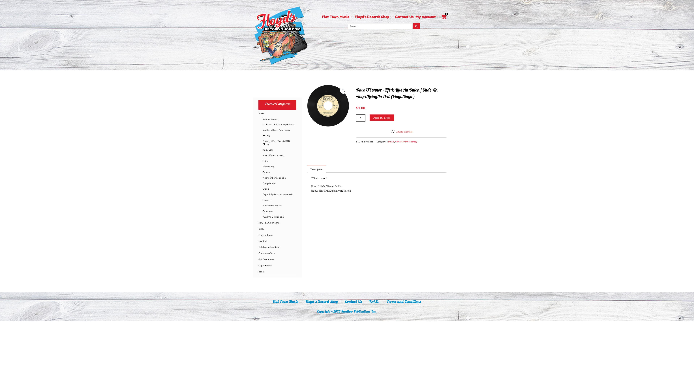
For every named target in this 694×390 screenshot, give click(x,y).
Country (267, 200)
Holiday (266, 135)
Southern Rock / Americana (276, 129)
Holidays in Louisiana (269, 247)
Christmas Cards (266, 253)
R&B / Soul (268, 149)
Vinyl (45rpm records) (273, 155)
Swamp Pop (268, 166)
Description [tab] (316, 169)
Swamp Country (271, 118)
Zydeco (266, 172)
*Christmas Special (272, 205)
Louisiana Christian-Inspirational (279, 124)
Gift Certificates (266, 259)
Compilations (269, 183)
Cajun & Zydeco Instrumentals (278, 194)
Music (261, 113)
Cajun (265, 160)
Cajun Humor (265, 265)
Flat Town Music (285, 301)
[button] (343, 90)
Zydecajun (268, 211)
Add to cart (381, 118)
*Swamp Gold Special (273, 216)
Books (261, 271)
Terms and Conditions (404, 301)
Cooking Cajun (265, 235)
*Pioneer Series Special (274, 177)
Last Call (262, 241)
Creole (266, 188)
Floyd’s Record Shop (322, 301)
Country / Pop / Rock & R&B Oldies (276, 143)
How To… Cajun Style (268, 222)
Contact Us (353, 301)
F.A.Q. (374, 301)
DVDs (261, 228)
